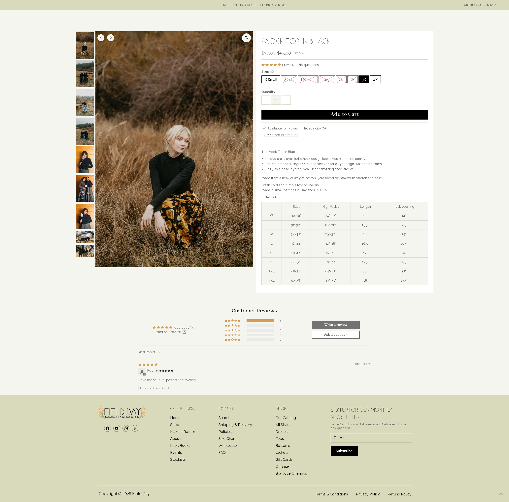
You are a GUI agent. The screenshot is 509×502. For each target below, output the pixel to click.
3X (364, 79)
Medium (308, 79)
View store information (280, 135)
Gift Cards (284, 459)
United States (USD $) (479, 4)
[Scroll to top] (501, 494)
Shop (174, 425)
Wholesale (228, 445)
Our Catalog (286, 418)
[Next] (110, 37)
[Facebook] (107, 428)
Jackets (282, 452)
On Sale (282, 466)
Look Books (180, 445)
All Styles (283, 425)
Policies (225, 432)
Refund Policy (399, 494)
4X (375, 79)
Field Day (140, 493)
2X (353, 79)
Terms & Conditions (331, 494)
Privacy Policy (368, 494)
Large (327, 79)
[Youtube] (116, 428)
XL (341, 79)
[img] (148, 364)
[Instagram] (125, 428)
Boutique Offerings (291, 473)
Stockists (178, 459)
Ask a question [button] (336, 335)
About (175, 438)
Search (224, 418)
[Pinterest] (135, 428)
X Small (271, 79)
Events (176, 452)
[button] (271, 65)
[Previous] (100, 37)
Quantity (268, 92)
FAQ (222, 452)
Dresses (282, 432)
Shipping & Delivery (235, 425)
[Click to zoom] (246, 37)
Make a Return (182, 432)
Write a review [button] (336, 325)
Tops (280, 438)
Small (289, 79)
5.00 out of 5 (184, 327)
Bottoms (283, 445)
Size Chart (227, 438)
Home (175, 418)
